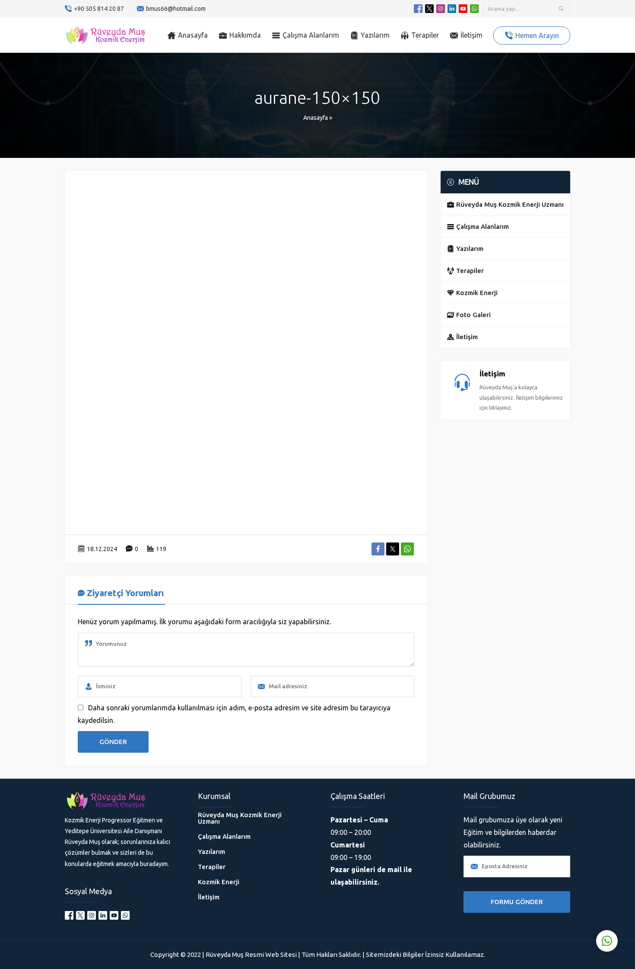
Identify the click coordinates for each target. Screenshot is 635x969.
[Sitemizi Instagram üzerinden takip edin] (440, 8)
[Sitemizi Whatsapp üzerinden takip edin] (474, 8)
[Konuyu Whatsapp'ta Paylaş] (407, 548)
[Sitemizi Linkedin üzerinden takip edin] (452, 8)
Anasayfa (315, 117)
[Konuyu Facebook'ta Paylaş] (377, 548)
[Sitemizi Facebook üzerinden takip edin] (418, 8)
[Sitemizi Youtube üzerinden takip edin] (463, 8)
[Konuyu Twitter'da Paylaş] (392, 548)
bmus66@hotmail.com (176, 8)
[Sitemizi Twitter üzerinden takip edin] (429, 8)
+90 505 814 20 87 (99, 8)
